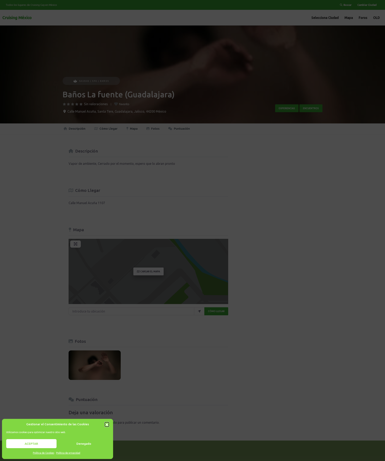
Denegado (83, 443)
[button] (107, 424)
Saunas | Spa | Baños (94, 81)
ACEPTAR (31, 443)
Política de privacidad (68, 453)
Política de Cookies (43, 453)
